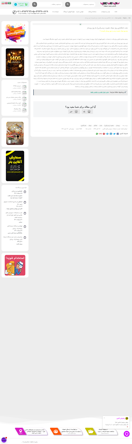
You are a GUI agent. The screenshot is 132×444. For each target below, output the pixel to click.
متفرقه (125, 18)
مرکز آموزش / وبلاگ (69, 12)
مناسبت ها (118, 18)
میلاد (90, 125)
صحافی (14, 191)
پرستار (118, 125)
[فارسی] (3, 3)
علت (101, 125)
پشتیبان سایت (17, 237)
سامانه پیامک (92, 12)
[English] (6, 3)
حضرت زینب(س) (109, 125)
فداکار (95, 125)
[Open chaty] (4, 440)
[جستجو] (67, 4)
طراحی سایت (79, 12)
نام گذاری (83, 125)
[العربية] (9, 3)
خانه (116, 12)
